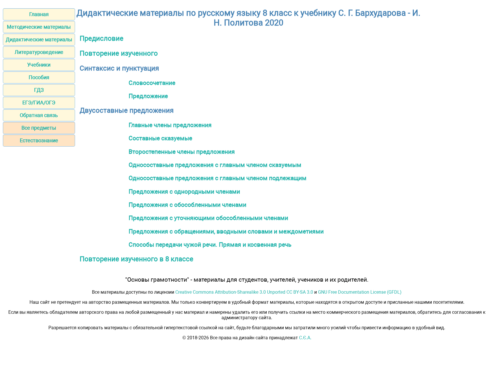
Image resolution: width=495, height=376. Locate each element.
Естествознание (39, 140)
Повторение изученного (119, 53)
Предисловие (101, 38)
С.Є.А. (305, 337)
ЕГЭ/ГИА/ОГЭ (38, 103)
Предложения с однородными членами (184, 191)
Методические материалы (39, 27)
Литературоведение (39, 52)
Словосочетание (152, 82)
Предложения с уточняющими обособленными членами (208, 217)
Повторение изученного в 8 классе (136, 259)
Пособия (39, 77)
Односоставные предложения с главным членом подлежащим (218, 178)
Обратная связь (39, 115)
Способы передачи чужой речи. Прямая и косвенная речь (210, 244)
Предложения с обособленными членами (187, 204)
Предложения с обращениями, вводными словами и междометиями (226, 231)
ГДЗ (39, 90)
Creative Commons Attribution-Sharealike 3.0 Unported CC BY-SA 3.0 (244, 292)
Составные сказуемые (160, 138)
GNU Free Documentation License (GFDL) (360, 292)
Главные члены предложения (170, 124)
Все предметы (38, 128)
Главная (39, 14)
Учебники (38, 65)
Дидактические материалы (39, 39)
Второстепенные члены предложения (182, 151)
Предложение (148, 96)
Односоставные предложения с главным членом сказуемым (215, 164)
